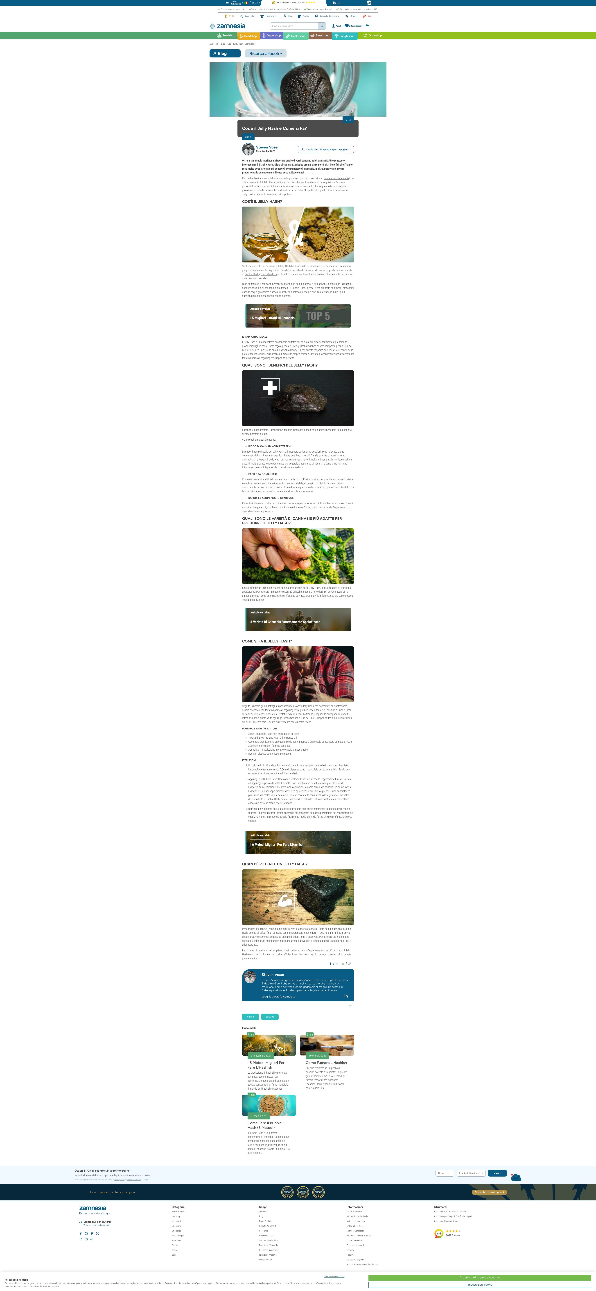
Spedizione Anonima (268, 1255)
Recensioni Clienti (266, 1235)
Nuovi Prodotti (265, 1221)
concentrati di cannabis (336, 178)
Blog (261, 1216)
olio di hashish (269, 274)
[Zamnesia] (237, 26)
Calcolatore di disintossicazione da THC (451, 1211)
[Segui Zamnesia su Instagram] (86, 1233)
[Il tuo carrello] (370, 26)
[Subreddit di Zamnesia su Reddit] (86, 1239)
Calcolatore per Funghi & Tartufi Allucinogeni (453, 1216)
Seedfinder (263, 1211)
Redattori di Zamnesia (268, 1245)
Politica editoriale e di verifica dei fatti (362, 1264)
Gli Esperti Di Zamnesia (269, 1250)
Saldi (174, 1255)
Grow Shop (176, 1240)
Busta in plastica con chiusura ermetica (269, 753)
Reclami (350, 1255)
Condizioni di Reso (354, 1240)
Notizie (250, 1016)
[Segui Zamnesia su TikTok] (80, 1239)
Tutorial (270, 1016)
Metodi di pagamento (356, 1221)
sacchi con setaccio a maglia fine (298, 292)
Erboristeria (176, 1226)
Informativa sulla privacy (334, 1276)
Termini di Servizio (134, 1180)
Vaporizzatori (177, 1221)
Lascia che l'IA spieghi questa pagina (327, 149)
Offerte (174, 1250)
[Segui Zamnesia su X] (97, 1233)
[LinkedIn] (346, 996)
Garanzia (350, 1250)
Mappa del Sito (265, 1259)
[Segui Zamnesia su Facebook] (80, 1233)
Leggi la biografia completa (278, 996)
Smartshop (176, 1231)
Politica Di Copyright (355, 1259)
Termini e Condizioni (355, 1231)
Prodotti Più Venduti (267, 1226)
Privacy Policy (119, 1180)
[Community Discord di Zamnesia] (91, 1239)
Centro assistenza (354, 1211)
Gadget (175, 1245)
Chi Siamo (263, 1231)
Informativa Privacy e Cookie (359, 1235)
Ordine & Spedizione (355, 1226)
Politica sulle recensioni (356, 1245)
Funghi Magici (178, 1235)
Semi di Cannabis (179, 1211)
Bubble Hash (252, 274)
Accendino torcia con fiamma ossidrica (269, 745)
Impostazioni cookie (479, 1284)
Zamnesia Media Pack (268, 1240)
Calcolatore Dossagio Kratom (446, 1221)
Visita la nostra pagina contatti (97, 1225)
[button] (248, 149)
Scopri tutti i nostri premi (489, 1192)
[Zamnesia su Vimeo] (91, 1233)
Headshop (176, 1216)
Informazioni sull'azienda (357, 1216)
